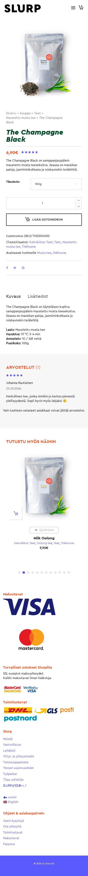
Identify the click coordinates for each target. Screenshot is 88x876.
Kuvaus (13, 296)
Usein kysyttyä (13, 820)
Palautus (9, 844)
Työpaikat (10, 774)
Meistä (7, 739)
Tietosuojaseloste (15, 762)
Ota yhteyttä (12, 826)
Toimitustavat (13, 832)
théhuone (59, 252)
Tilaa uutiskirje (13, 779)
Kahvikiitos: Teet (41, 242)
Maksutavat (11, 838)
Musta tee (44, 252)
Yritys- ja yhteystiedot (18, 756)
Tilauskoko (13, 181)
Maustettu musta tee (21, 117)
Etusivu (11, 113)
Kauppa (25, 113)
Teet (37, 113)
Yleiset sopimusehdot (18, 768)
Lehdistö (9, 750)
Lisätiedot (38, 296)
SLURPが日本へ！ (15, 785)
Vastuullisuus (12, 744)
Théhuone (29, 246)
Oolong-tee (44, 543)
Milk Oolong (44, 538)
